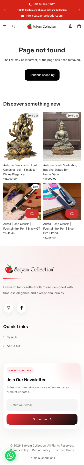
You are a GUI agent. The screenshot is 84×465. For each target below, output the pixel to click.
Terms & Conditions (42, 458)
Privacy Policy (19, 450)
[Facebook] (21, 308)
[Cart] (79, 26)
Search (12, 337)
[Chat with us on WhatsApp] (10, 455)
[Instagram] (8, 308)
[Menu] (4, 26)
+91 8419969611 (44, 4)
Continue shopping (42, 75)
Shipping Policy (64, 450)
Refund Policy (41, 450)
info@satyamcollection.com (44, 15)
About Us (13, 346)
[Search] (13, 26)
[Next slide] (78, 10)
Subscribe (40, 419)
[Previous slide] (5, 10)
